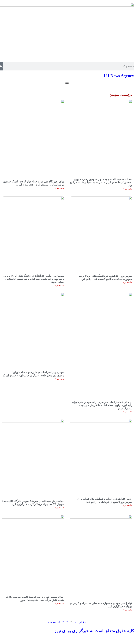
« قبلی (82, 622)
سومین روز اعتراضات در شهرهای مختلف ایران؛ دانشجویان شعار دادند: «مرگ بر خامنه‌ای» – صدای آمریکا (33, 374)
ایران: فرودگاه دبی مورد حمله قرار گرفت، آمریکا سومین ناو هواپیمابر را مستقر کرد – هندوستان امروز (33, 183)
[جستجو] (1, 66)
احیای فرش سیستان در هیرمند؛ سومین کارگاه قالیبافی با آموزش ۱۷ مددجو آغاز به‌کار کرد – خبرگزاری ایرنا (33, 502)
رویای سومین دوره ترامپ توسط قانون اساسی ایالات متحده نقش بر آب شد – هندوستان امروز (35, 598)
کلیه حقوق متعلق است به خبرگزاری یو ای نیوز (94, 630)
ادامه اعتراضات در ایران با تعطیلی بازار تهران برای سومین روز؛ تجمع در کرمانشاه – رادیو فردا (104, 500)
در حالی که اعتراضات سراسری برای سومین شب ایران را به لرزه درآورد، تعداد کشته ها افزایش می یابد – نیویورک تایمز (102, 405)
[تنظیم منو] (67, 82)
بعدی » (52, 622)
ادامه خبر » (127, 189)
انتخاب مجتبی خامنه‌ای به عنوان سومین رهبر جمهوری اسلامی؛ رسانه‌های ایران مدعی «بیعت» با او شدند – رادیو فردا (101, 182)
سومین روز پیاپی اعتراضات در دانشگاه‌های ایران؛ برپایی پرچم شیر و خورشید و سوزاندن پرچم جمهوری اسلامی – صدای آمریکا (33, 278)
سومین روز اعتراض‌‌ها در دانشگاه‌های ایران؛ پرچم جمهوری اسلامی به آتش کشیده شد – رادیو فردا (105, 277)
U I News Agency (119, 75)
